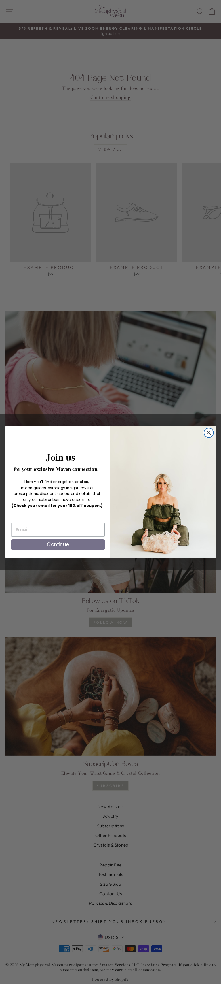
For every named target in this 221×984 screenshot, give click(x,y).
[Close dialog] (209, 433)
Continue (58, 544)
